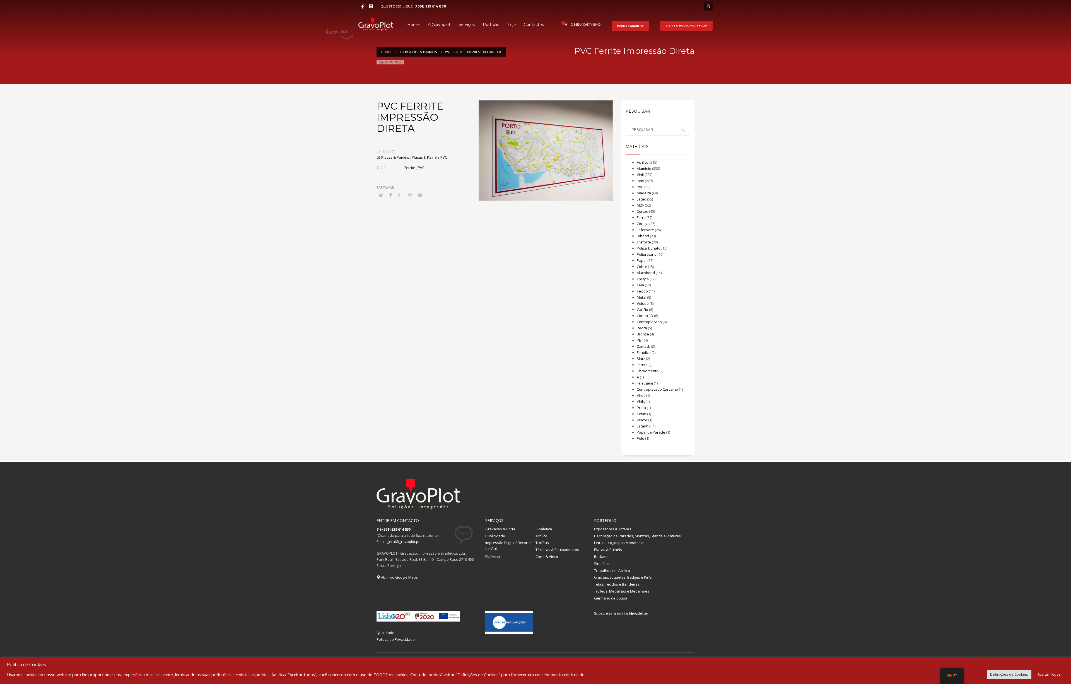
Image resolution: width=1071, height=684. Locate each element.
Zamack (643, 346)
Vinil (640, 174)
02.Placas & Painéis (393, 157)
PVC (421, 167)
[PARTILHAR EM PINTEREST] (410, 195)
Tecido (642, 291)
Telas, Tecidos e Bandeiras (617, 584)
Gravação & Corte (500, 528)
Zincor (642, 419)
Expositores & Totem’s (612, 528)
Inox (640, 180)
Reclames (602, 556)
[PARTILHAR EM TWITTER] (381, 195)
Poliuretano (647, 254)
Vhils (641, 401)
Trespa (643, 278)
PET (640, 340)
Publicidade (495, 535)
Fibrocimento (647, 370)
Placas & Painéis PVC (429, 157)
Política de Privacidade (396, 639)
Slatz (641, 358)
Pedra (642, 327)
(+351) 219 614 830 (430, 6)
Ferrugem (645, 383)
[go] (683, 130)
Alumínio (644, 168)
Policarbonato (648, 248)
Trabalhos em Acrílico (612, 570)
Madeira (644, 192)
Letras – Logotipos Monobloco (619, 542)
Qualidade (385, 632)
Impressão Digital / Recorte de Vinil (508, 545)
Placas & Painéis (608, 549)
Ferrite (409, 167)
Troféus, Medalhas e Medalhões (621, 591)
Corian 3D (645, 315)
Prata (641, 407)
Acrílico (642, 162)
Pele (640, 438)
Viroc (641, 395)
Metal (641, 297)
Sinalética (544, 528)
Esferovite (645, 229)
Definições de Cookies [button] (1009, 674)
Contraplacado (649, 321)
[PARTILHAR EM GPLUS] (400, 195)
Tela (640, 284)
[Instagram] (371, 6)
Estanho (644, 426)
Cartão (642, 309)
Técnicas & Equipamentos (557, 549)
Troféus (542, 542)
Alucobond (646, 272)
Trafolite (644, 242)
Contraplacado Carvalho (657, 389)
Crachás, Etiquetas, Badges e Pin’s (623, 577)
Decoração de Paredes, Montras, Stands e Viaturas (637, 535)
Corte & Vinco (547, 556)
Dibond (643, 235)
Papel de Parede (651, 432)
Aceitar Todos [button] (1049, 674)
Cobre (642, 266)
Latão (641, 199)
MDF (640, 205)
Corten (642, 211)
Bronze (643, 334)
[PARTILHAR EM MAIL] (420, 195)
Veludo (643, 303)
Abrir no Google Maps (399, 577)
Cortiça (642, 223)
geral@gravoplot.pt (403, 541)
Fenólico (644, 352)
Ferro (641, 217)
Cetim (641, 413)
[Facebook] (362, 6)
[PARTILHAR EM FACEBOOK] (390, 195)
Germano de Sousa (610, 598)
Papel (642, 260)
